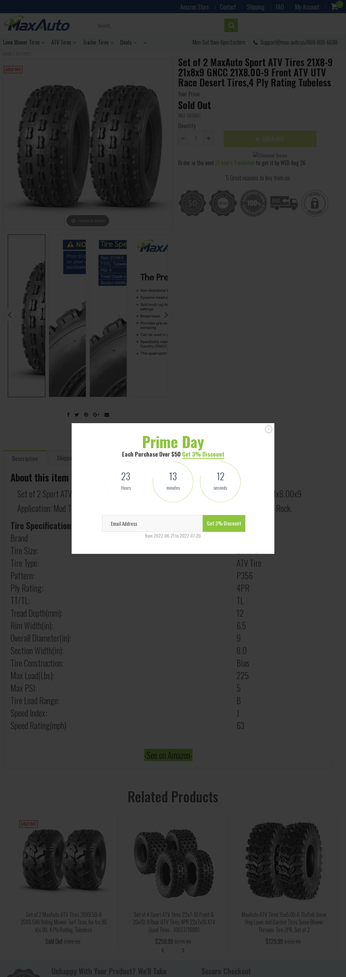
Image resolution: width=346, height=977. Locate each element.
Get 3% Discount (203, 454)
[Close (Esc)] (269, 429)
